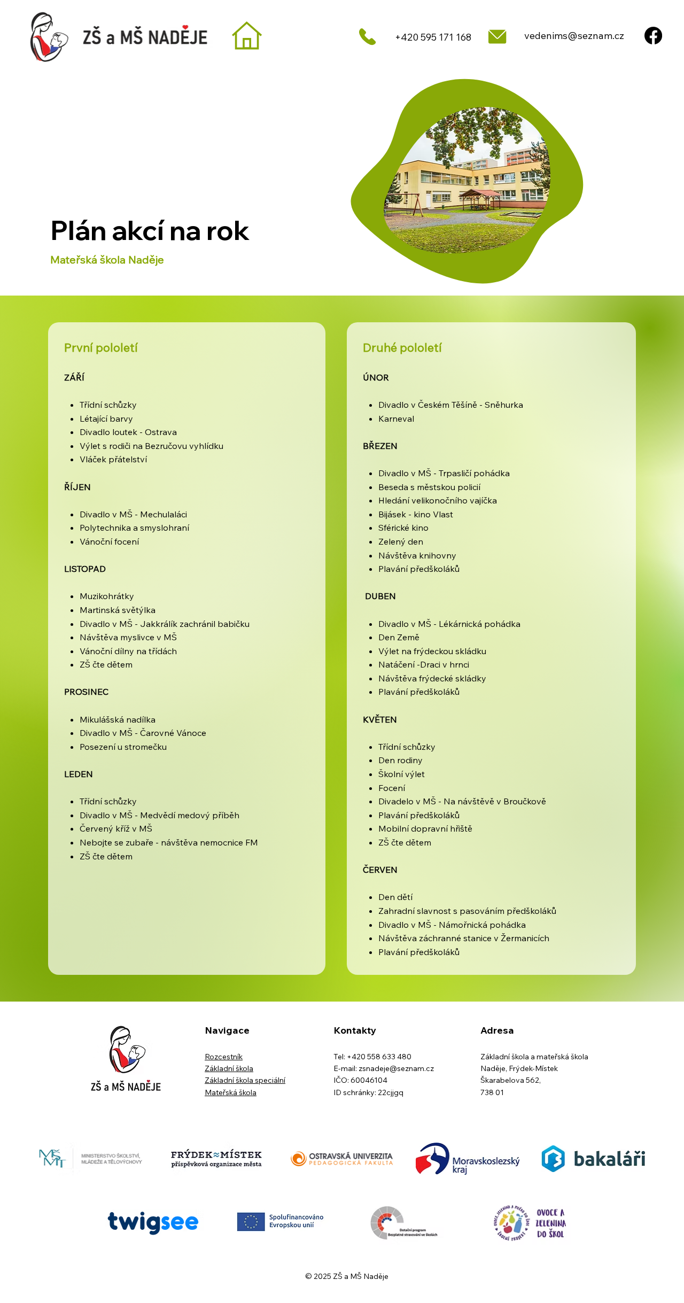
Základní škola (229, 1068)
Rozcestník (224, 1056)
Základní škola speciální (245, 1080)
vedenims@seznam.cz (574, 35)
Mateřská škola (230, 1092)
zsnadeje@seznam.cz (396, 1068)
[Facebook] (653, 35)
